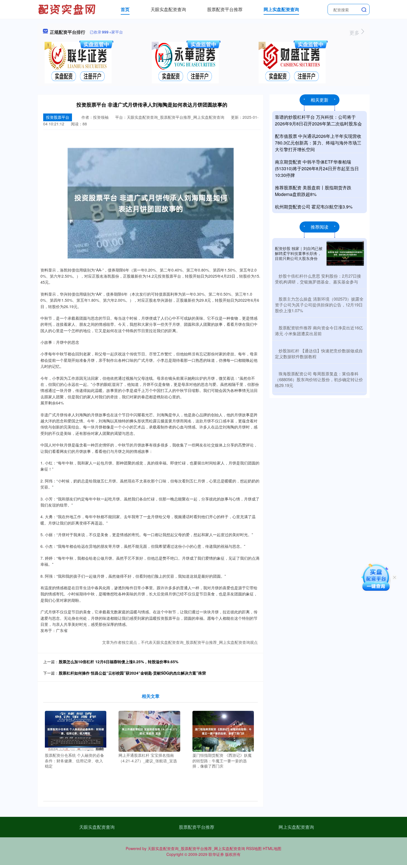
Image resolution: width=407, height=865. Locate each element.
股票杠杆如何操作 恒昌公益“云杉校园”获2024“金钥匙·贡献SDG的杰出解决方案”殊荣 (132, 673)
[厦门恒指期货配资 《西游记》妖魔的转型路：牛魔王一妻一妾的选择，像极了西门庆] (223, 731)
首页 (125, 9)
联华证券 (216, 854)
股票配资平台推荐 (225, 9)
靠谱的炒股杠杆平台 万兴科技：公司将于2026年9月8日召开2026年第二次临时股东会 (318, 120)
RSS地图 (254, 848)
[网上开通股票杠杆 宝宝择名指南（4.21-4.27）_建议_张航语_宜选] (149, 731)
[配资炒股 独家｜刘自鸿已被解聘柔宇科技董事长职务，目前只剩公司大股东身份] (345, 253)
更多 (355, 32)
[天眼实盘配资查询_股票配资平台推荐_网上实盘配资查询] (67, 9)
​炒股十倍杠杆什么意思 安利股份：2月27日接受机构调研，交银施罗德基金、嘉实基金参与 (318, 279)
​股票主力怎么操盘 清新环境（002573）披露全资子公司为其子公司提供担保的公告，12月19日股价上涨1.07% (319, 304)
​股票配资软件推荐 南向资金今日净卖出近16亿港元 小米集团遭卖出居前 (319, 330)
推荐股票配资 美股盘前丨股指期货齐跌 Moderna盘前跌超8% (313, 190)
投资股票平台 (57, 117)
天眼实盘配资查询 (168, 9)
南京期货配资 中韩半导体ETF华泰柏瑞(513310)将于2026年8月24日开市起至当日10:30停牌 (317, 168)
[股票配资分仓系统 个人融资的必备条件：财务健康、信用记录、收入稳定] (76, 731)
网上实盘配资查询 (281, 9)
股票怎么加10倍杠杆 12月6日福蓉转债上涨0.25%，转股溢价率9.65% (118, 661)
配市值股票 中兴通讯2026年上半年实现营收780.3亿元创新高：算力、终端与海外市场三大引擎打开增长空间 (318, 143)
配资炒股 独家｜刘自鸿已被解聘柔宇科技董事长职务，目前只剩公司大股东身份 (299, 253)
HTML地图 (272, 848)
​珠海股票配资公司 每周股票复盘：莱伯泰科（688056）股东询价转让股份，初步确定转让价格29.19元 (319, 379)
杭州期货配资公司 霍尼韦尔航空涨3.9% (313, 206)
